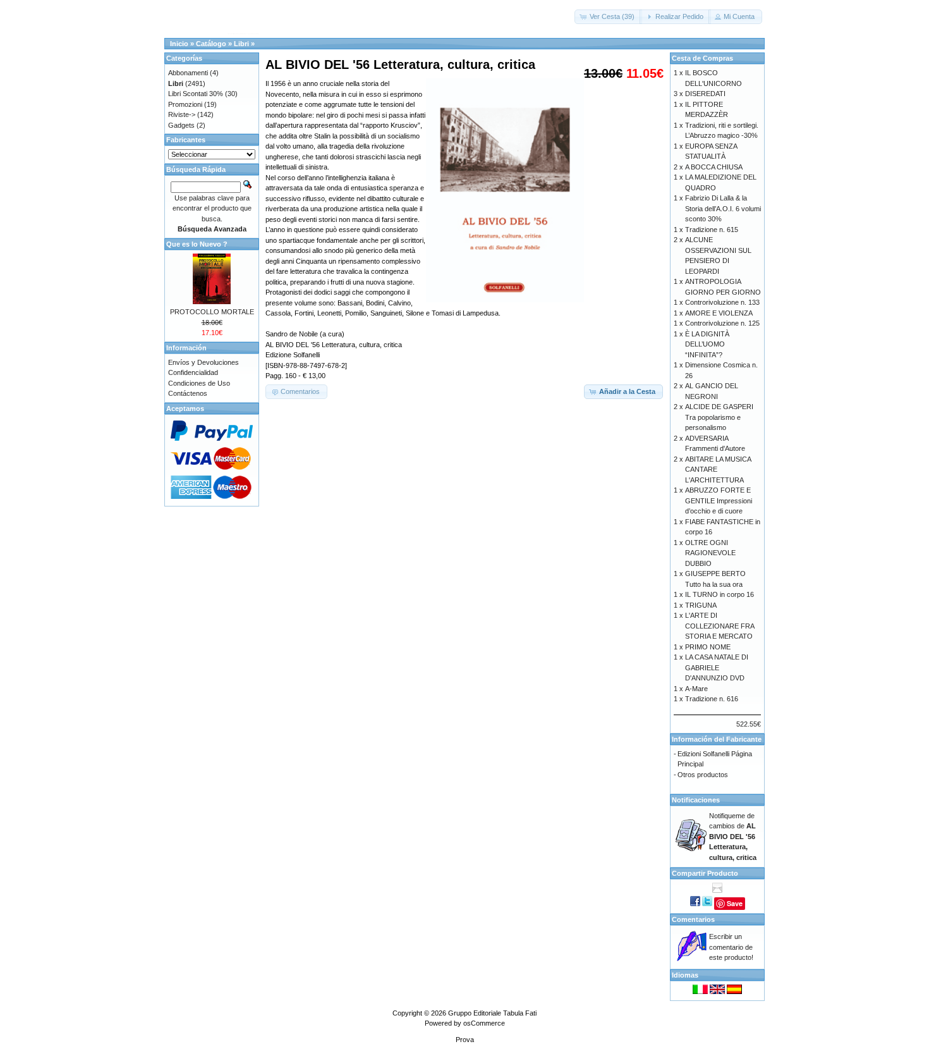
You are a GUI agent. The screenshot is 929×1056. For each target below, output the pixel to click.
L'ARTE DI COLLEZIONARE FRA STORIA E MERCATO (719, 625)
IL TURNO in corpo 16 (719, 594)
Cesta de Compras (702, 58)
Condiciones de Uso (199, 383)
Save (735, 903)
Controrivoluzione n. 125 (722, 323)
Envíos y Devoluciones (203, 362)
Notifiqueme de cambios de (732, 836)
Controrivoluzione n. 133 (722, 302)
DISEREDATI (705, 93)
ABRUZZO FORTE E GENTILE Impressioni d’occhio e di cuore (718, 500)
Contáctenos (187, 393)
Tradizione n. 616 (711, 699)
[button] (608, 16)
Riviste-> (181, 114)
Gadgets (181, 125)
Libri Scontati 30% (195, 93)
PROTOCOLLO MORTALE (212, 312)
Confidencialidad (193, 372)
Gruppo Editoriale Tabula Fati (492, 1013)
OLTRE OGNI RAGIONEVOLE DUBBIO (710, 553)
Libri (241, 43)
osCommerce (484, 1023)
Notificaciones (696, 800)
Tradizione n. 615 (711, 229)
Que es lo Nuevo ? (197, 244)
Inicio (179, 43)
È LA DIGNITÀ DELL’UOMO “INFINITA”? (707, 344)
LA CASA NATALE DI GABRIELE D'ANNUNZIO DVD (716, 667)
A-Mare (696, 688)
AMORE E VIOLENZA (719, 313)
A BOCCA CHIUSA (714, 167)
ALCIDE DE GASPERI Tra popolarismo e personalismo (719, 417)
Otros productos (702, 774)
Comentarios (693, 919)
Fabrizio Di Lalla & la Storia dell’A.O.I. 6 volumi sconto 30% (723, 208)
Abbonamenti (188, 73)
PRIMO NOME (708, 647)
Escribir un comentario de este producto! (731, 947)
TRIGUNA (701, 605)
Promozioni (185, 104)
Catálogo (211, 43)
